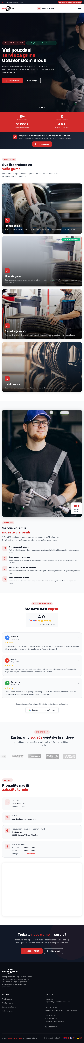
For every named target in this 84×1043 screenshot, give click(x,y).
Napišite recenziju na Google (43, 710)
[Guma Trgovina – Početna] (8, 8)
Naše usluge (32, 81)
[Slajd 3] (43, 107)
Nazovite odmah (42, 144)
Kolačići (57, 1038)
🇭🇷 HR (66, 1038)
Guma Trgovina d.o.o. (15, 1038)
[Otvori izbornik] (79, 8)
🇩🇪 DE (79, 1038)
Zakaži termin (13, 81)
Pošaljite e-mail (53, 951)
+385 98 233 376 (18, 806)
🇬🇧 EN (72, 1038)
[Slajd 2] (41, 107)
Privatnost (48, 1038)
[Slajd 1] (39, 107)
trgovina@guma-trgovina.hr (24, 819)
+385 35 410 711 (18, 804)
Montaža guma (7, 1003)
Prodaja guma (7, 999)
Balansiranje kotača (9, 1007)
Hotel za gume (7, 1011)
